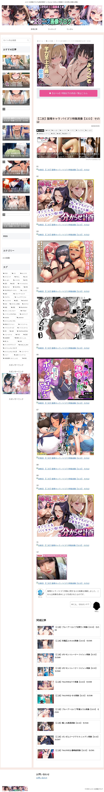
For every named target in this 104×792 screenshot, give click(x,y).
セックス (63, 130)
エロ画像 (41, 130)
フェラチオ (81, 130)
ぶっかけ (89, 130)
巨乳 (54, 133)
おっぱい (55, 130)
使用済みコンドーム (44, 133)
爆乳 (59, 133)
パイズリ (71, 130)
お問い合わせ (41, 778)
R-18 (48, 130)
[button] (28, 40)
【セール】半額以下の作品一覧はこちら (69, 93)
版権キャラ (67, 133)
